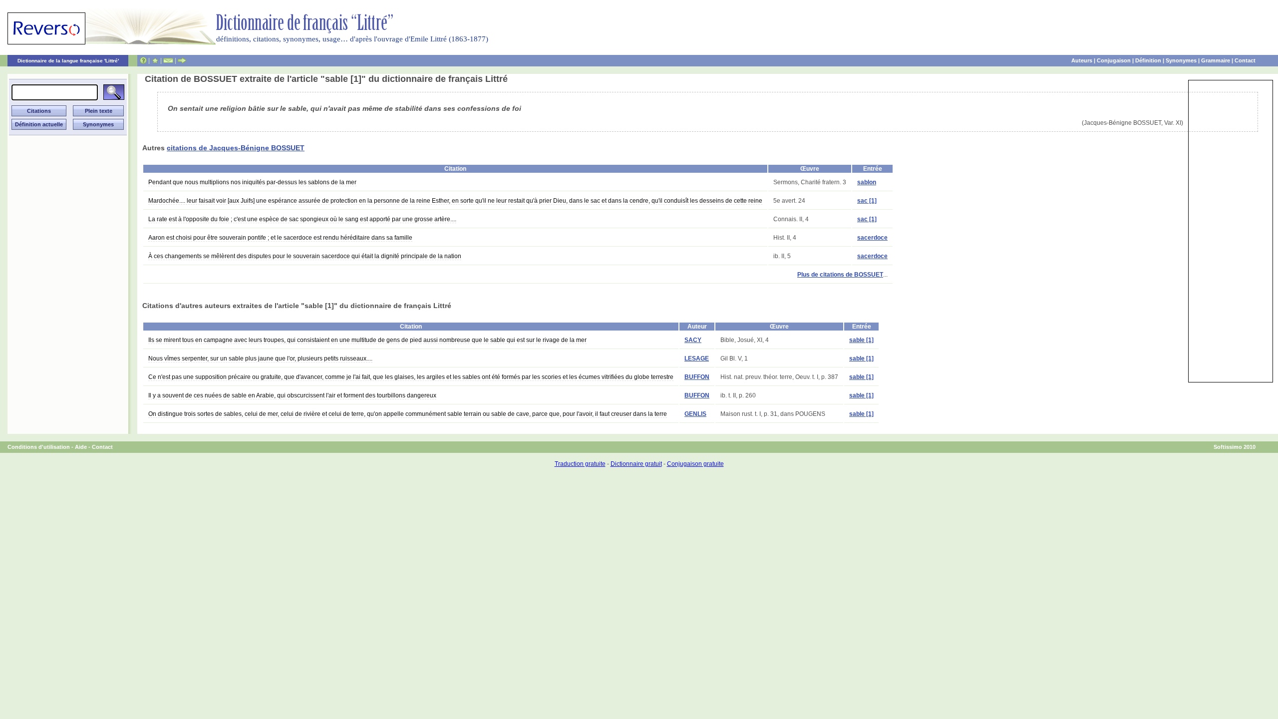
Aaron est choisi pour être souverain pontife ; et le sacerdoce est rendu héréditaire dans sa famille (280, 237)
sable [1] (861, 340)
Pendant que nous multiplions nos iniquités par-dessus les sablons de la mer (252, 182)
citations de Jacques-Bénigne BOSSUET (236, 148)
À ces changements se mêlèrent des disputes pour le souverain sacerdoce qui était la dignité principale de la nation (304, 256)
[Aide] (143, 60)
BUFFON (696, 376)
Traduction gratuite (580, 463)
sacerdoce (872, 237)
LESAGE (696, 358)
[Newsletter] (168, 60)
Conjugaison (1114, 60)
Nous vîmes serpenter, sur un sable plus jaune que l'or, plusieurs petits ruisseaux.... (260, 358)
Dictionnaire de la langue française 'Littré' (68, 60)
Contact (1245, 60)
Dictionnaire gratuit (636, 463)
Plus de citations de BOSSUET (840, 274)
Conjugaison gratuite (695, 463)
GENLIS (695, 413)
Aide (81, 447)
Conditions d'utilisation (38, 447)
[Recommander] (182, 60)
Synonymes (1181, 60)
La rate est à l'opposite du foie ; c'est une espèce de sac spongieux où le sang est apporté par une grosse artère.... (302, 219)
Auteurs (1081, 60)
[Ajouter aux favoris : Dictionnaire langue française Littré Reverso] (155, 60)
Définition (1148, 60)
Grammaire (1215, 60)
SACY (692, 340)
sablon (866, 182)
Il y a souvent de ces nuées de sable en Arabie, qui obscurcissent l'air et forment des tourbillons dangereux (292, 395)
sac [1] (867, 200)
